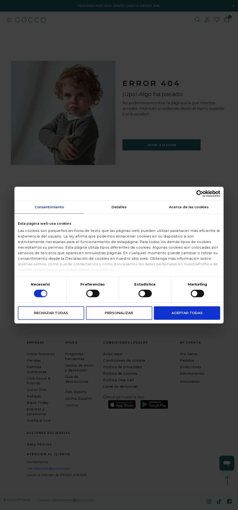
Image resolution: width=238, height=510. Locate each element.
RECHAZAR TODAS (51, 313)
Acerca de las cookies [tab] (188, 207)
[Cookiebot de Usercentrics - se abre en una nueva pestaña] (199, 193)
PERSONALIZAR (119, 313)
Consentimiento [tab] (49, 207)
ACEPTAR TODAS (187, 313)
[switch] (92, 293)
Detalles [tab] (119, 207)
